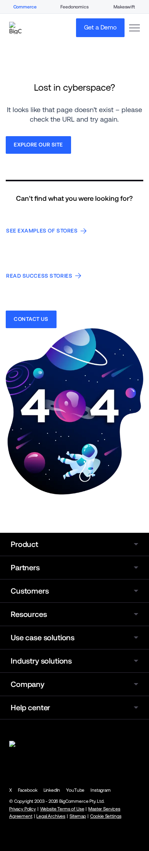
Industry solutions (41, 661)
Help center (30, 707)
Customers (30, 591)
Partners (25, 567)
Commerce (25, 7)
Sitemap (78, 816)
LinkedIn (52, 790)
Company (27, 684)
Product (24, 544)
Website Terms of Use (62, 809)
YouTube (75, 790)
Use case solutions (42, 637)
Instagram (101, 790)
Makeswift (124, 7)
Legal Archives (50, 816)
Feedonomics (74, 7)
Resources (29, 614)
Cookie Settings (105, 816)
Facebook (27, 790)
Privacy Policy (22, 809)
